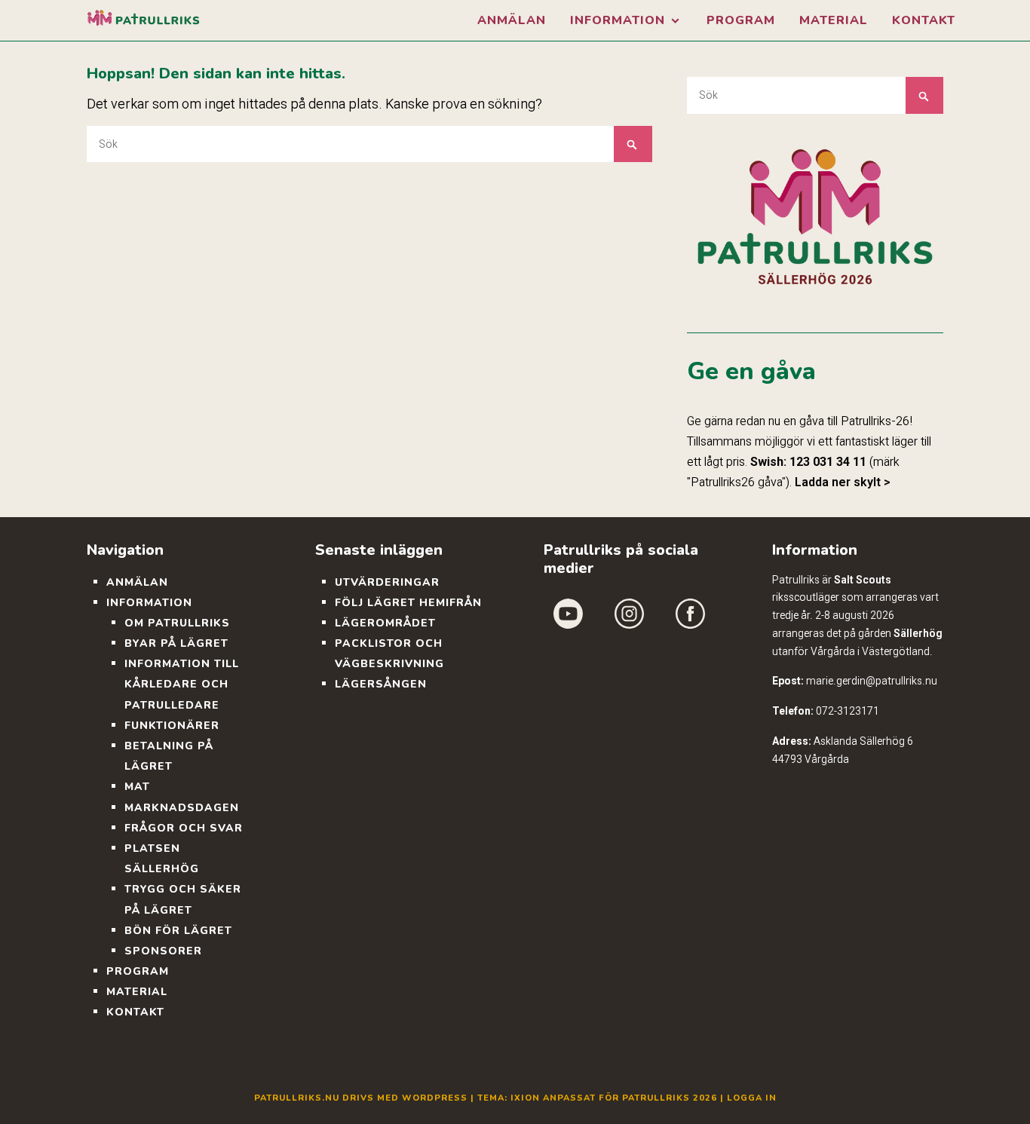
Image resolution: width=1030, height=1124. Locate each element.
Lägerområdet (385, 623)
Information (617, 20)
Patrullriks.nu (296, 1098)
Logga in (752, 1098)
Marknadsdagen (181, 808)
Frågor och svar (183, 828)
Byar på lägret (176, 643)
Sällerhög (918, 633)
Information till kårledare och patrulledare (181, 684)
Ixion (525, 1098)
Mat (137, 786)
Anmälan (511, 20)
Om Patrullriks (177, 623)
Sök (632, 144)
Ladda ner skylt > (843, 482)
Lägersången (381, 684)
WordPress (434, 1098)
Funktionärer (171, 725)
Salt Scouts (862, 580)
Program (741, 20)
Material (833, 20)
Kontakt (923, 20)
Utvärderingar (387, 582)
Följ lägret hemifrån (408, 603)
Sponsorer (163, 951)
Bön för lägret (178, 930)
